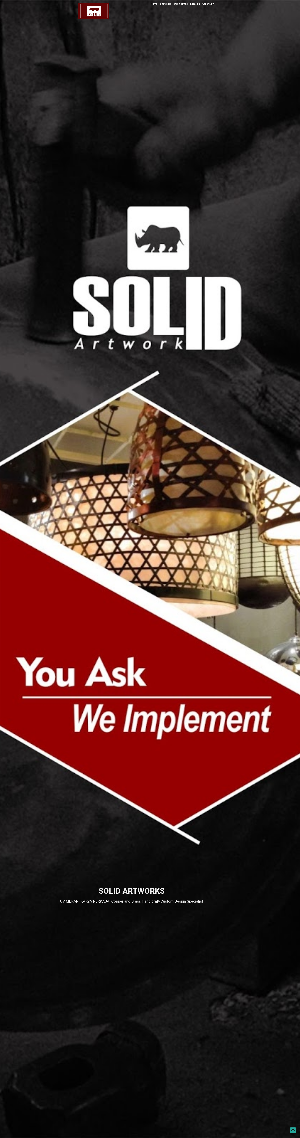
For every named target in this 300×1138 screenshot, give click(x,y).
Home (154, 3)
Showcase (166, 3)
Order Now (208, 3)
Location (195, 3)
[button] (293, 1133)
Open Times (181, 3)
